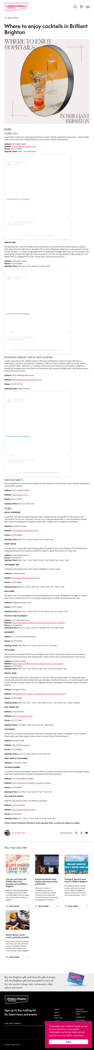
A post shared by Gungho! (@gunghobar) (38, 235)
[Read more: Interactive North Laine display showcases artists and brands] (47, 864)
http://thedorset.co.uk (21, 745)
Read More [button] (79, 1035)
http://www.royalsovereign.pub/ (25, 531)
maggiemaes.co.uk (19, 495)
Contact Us (80, 1017)
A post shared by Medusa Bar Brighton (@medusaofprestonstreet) (37, 350)
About (56, 1009)
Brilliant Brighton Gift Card (82, 1011)
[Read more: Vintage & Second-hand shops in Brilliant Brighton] (76, 864)
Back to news (12, 18)
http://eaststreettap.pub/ (22, 716)
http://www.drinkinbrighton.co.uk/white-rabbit (31, 783)
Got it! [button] (68, 1042)
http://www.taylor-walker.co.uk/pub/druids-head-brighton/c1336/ (39, 694)
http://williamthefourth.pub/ (23, 810)
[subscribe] (44, 1023)
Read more (14, 906)
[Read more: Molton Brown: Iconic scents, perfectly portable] (18, 920)
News (56, 1012)
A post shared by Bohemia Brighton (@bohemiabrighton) (37, 472)
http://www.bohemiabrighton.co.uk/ (27, 380)
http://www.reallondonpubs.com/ (26, 578)
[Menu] (88, 7)
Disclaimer (80, 1020)
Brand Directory (58, 1017)
